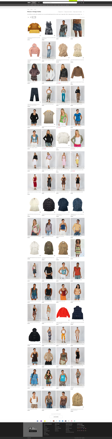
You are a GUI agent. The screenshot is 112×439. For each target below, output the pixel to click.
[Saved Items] (81, 2)
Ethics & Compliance (46, 434)
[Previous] (57, 11)
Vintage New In (60, 11)
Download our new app (73, 0)
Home (28, 9)
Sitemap (45, 432)
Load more (56, 416)
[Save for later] (40, 36)
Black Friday (67, 429)
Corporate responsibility (58, 428)
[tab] (29, 5)
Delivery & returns (46, 428)
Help (44, 425)
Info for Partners (68, 430)
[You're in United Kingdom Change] (83, 0)
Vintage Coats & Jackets (68, 11)
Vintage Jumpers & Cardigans (77, 11)
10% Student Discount (47, 430)
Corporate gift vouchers (69, 428)
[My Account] (79, 2)
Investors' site (56, 429)
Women (32, 9)
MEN (39, 2)
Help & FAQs (79, 0)
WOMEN (33, 2)
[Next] (83, 11)
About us (56, 425)
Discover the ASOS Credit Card (70, 432)
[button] (83, 428)
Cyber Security (57, 430)
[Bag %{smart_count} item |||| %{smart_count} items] (83, 2)
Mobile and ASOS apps (69, 425)
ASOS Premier (46, 429)
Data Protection (46, 433)
